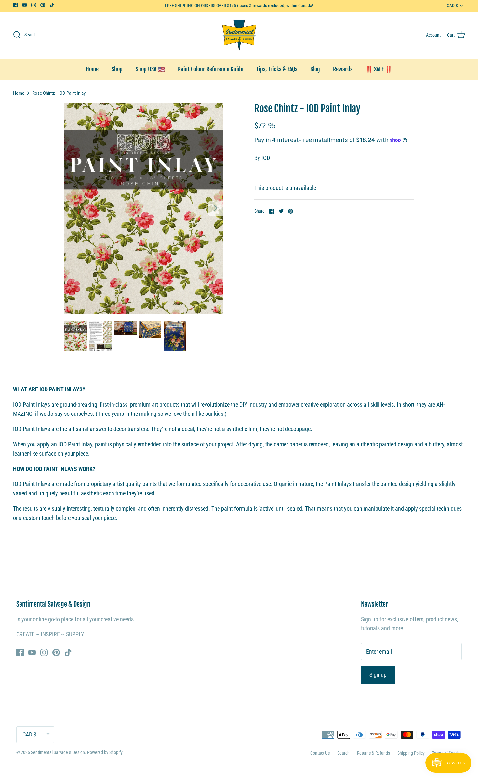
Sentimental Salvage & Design (58, 752)
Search (343, 753)
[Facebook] (15, 5)
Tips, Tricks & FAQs (276, 69)
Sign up (378, 674)
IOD (265, 158)
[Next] (215, 208)
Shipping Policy (411, 753)
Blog (315, 69)
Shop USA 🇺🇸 (150, 69)
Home (92, 69)
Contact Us (320, 753)
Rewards (342, 69)
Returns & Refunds (373, 753)
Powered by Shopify (105, 752)
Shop (117, 69)
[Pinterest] (42, 5)
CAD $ (452, 5)
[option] (143, 208)
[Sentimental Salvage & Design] (239, 35)
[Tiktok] (51, 5)
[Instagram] (33, 5)
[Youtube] (24, 5)
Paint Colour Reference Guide (210, 69)
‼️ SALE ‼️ (378, 69)
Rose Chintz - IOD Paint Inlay (59, 93)
